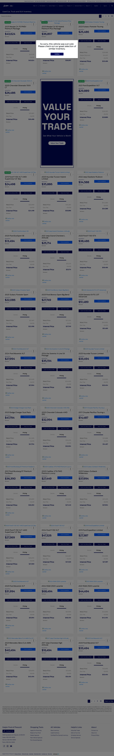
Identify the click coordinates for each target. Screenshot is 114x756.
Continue (57, 54)
